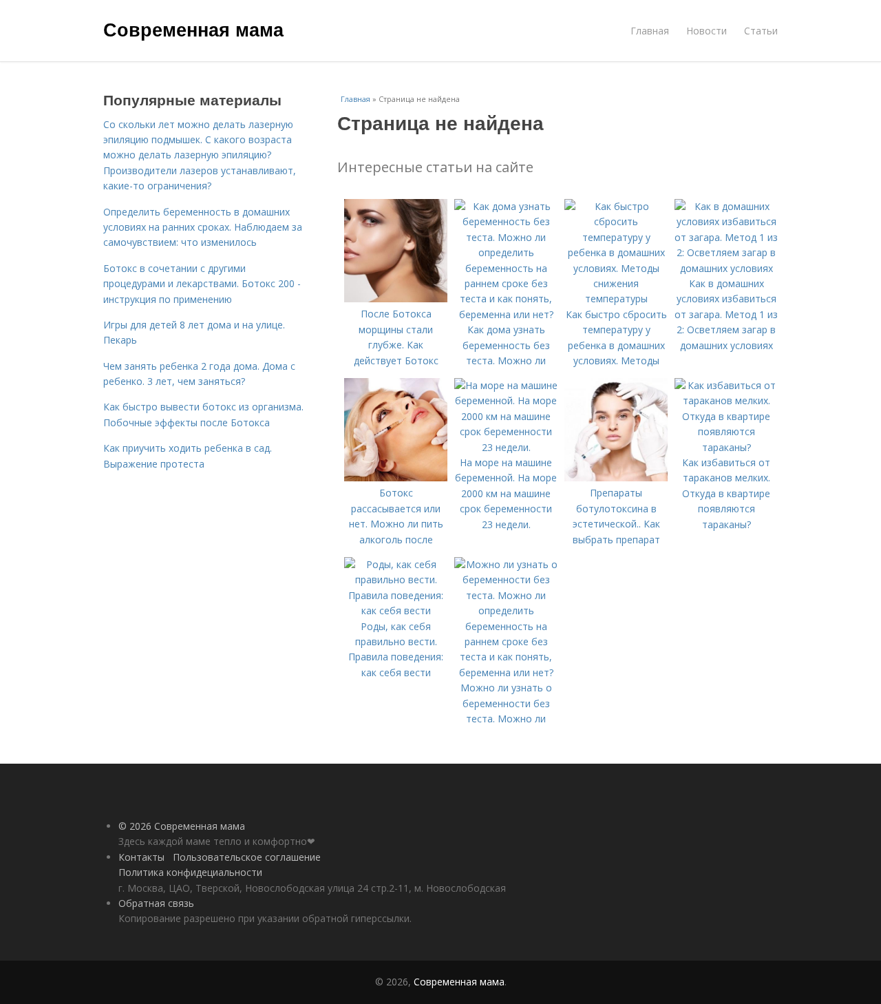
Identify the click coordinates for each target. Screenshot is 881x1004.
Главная (649, 30)
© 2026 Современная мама (181, 826)
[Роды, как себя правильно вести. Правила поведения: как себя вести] (395, 610)
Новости (706, 30)
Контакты (141, 857)
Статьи (761, 30)
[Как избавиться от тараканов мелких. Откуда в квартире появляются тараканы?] (726, 447)
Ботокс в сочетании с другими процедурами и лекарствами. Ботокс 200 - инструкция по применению (202, 284)
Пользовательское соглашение (247, 857)
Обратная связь (156, 903)
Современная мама (193, 29)
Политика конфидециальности (190, 872)
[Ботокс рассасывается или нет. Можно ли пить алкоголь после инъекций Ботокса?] (395, 477)
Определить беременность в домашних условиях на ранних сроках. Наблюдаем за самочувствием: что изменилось (202, 227)
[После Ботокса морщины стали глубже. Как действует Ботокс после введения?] (395, 298)
